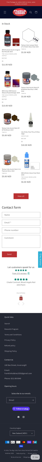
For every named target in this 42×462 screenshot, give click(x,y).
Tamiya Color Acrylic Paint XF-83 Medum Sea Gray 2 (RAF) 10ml (30, 89)
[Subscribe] (33, 400)
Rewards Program (11, 329)
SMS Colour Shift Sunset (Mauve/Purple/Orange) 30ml (11, 92)
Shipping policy (28, 457)
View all (21, 196)
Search (7, 323)
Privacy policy (32, 453)
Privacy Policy (9, 340)
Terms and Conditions (13, 334)
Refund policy (9, 345)
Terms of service (16, 457)
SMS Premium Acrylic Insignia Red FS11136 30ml (11, 50)
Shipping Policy (10, 351)
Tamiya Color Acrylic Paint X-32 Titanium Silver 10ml (11, 170)
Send (9, 254)
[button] (5, 12)
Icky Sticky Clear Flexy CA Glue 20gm (30, 133)
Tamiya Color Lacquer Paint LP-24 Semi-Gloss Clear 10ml (30, 46)
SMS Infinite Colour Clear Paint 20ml (30, 174)
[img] (21, 270)
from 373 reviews (19, 273)
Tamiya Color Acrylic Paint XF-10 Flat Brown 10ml (11, 129)
